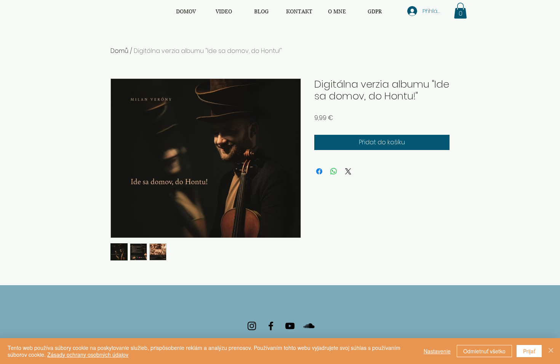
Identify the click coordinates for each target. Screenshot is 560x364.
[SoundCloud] (309, 326)
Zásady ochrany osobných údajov (87, 354)
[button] (460, 11)
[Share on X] (348, 171)
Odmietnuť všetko (484, 351)
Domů (119, 50)
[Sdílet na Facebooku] (319, 171)
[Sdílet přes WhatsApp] (333, 171)
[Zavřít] (550, 351)
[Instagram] (252, 326)
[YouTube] (290, 326)
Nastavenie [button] (437, 351)
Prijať (529, 351)
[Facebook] (271, 326)
